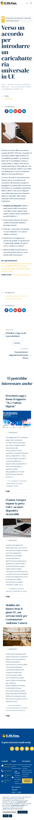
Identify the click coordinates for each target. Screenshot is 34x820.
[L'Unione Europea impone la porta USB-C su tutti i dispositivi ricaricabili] (17, 528)
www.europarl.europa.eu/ (21, 274)
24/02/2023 (13, 433)
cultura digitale (10, 483)
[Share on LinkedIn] (24, 111)
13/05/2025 (13, 649)
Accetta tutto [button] (22, 812)
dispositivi (21, 588)
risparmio (9, 591)
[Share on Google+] (15, 111)
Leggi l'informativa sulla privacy (12, 808)
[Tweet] (11, 111)
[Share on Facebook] (6, 111)
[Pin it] (19, 111)
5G (9, 481)
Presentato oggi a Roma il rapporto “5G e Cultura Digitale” (16, 401)
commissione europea (12, 708)
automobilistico (16, 705)
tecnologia (17, 298)
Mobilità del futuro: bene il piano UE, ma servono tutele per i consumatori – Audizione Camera (16, 614)
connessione (14, 481)
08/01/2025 (13, 540)
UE (24, 710)
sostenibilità (16, 591)
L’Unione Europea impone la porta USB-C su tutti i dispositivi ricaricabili (16, 507)
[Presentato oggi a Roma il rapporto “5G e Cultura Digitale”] (17, 420)
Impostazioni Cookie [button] (9, 812)
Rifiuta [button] (6, 816)
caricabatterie (10, 296)
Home (3, 84)
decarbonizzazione (11, 710)
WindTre (16, 486)
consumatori (23, 481)
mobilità (20, 710)
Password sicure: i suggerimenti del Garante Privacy (18, 355)
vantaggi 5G (9, 486)
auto (10, 705)
